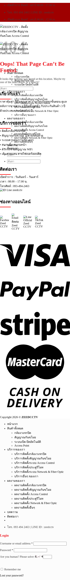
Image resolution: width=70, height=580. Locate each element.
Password (6, 550)
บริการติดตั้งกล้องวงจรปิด (30, 453)
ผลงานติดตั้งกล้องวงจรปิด (30, 485)
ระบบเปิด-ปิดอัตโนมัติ (26, 84)
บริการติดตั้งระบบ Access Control (34, 462)
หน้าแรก (12, 423)
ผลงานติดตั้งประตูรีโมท (28, 498)
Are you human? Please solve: (17, 556)
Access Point (21, 445)
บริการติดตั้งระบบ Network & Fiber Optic (39, 471)
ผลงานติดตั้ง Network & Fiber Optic (35, 503)
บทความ (12, 512)
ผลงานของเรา (16, 480)
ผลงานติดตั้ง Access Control (31, 494)
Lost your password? (12, 575)
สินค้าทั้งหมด (15, 428)
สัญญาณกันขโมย (25, 437)
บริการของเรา (16, 449)
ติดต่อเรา (12, 516)
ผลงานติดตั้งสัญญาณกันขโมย (32, 489)
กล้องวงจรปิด (21, 76)
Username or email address (16, 543)
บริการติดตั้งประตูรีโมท (28, 467)
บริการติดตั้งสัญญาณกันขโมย (32, 458)
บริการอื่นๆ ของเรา (26, 476)
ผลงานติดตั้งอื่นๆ (24, 507)
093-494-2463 (21, 186)
